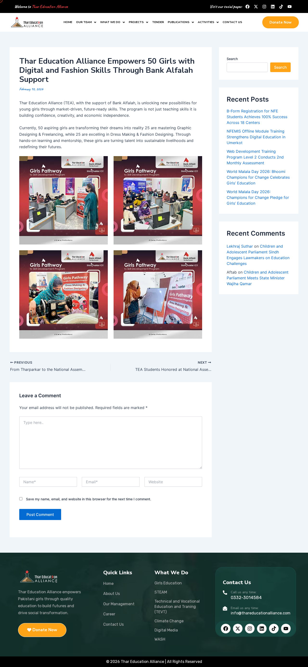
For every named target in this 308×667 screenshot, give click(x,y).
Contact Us (232, 22)
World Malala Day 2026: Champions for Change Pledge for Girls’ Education (258, 197)
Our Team (84, 22)
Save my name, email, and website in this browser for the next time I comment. (88, 499)
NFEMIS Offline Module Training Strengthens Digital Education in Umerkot (256, 137)
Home (68, 22)
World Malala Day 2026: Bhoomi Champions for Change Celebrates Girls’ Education (258, 177)
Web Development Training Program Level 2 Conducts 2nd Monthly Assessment (255, 157)
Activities (206, 22)
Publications (178, 22)
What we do (110, 22)
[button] (86, 22)
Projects (136, 22)
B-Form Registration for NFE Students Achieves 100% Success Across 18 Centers (257, 117)
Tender (158, 22)
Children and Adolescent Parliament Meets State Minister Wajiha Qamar (258, 278)
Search (232, 59)
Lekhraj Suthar (240, 246)
